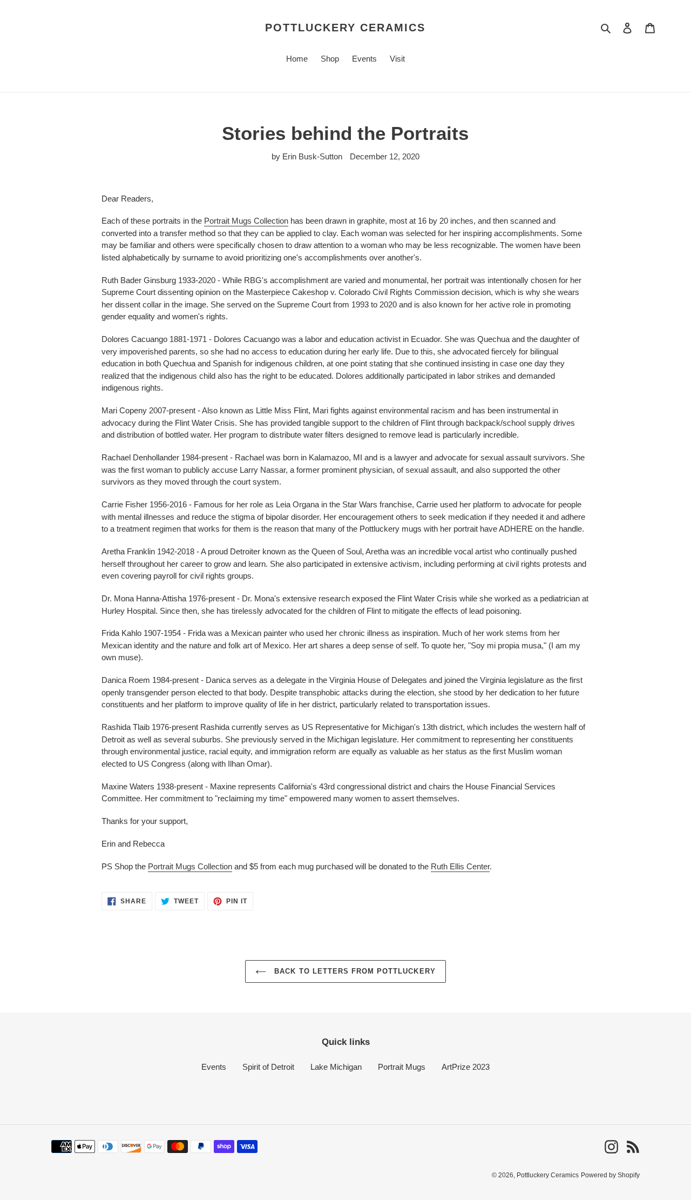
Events (213, 1066)
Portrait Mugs (401, 1066)
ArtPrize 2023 (466, 1066)
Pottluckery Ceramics (345, 27)
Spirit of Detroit (268, 1066)
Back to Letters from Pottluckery (353, 971)
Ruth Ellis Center (460, 866)
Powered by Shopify (610, 1175)
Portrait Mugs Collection (246, 220)
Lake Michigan (336, 1066)
